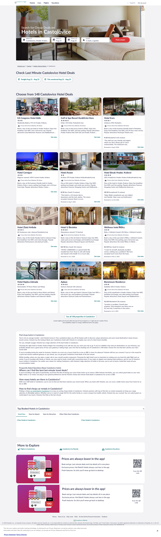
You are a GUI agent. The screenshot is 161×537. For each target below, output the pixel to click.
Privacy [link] (54, 516)
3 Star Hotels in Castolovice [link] (90, 420)
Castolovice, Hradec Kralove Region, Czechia (38, 41)
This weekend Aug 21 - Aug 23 (59, 79)
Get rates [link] (54, 137)
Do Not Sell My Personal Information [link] (89, 516)
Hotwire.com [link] (21, 66)
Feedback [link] (104, 516)
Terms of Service (21, 534)
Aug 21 (59, 41)
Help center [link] (69, 516)
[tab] (21, 414)
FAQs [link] (76, 516)
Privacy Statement (10, 534)
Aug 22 (74, 41)
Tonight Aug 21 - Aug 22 (30, 79)
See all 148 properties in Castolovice (80, 317)
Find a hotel (120, 40)
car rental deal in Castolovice (40, 391)
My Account (142, 3)
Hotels (32, 3)
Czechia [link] (29, 66)
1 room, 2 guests (92, 41)
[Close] (157, 530)
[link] (38, 449)
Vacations (55, 3)
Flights (46, 3)
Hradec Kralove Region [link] (40, 66)
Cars (39, 3)
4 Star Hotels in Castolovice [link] (26, 420)
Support (132, 3)
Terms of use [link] (61, 516)
